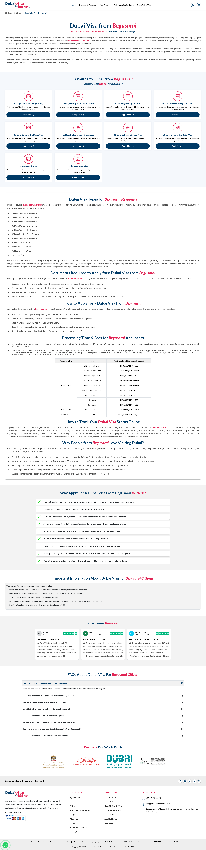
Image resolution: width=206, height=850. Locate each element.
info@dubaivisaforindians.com (158, 804)
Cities (18, 13)
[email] (199, 5)
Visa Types (104, 5)
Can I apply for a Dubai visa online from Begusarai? (45, 683)
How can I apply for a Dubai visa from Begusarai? (44, 715)
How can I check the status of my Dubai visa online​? (45, 735)
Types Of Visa (76, 797)
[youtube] (185, 781)
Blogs (72, 815)
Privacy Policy (75, 832)
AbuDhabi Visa (110, 819)
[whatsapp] (5, 845)
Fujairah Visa (109, 802)
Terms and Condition (78, 827)
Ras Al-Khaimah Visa (112, 810)
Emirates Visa (110, 797)
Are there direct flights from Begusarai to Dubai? (44, 702)
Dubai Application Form (124, 5)
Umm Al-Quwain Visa (113, 806)
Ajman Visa (109, 823)
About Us (74, 819)
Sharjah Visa (109, 815)
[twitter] (194, 781)
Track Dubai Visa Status (80, 810)
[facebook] (180, 781)
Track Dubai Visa (144, 5)
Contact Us (74, 823)
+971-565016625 (153, 798)
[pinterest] (189, 781)
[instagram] (199, 781)
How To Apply (75, 802)
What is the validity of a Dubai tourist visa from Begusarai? (49, 722)
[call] (193, 5)
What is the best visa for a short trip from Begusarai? (46, 709)
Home (73, 5)
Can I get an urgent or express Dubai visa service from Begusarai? (52, 729)
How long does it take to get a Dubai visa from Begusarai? (48, 695)
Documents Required (87, 5)
